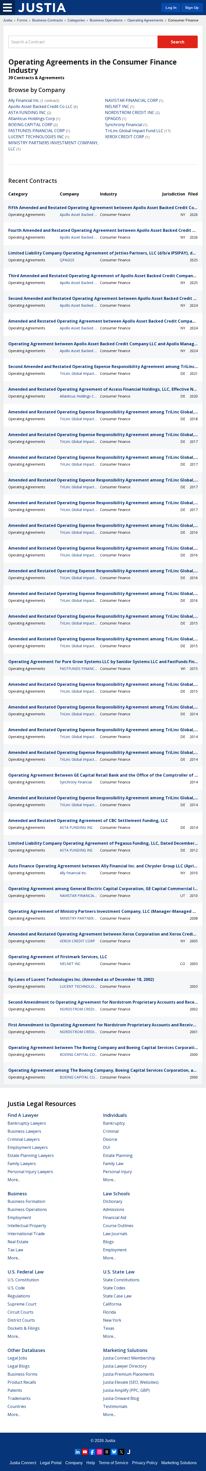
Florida (109, 1312)
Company (74, 1463)
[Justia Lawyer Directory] (129, 1452)
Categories (76, 20)
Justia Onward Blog (121, 1398)
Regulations (19, 1296)
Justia (7, 20)
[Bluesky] (114, 1452)
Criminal (111, 1131)
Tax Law (15, 1250)
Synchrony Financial (123, 124)
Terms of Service (113, 1463)
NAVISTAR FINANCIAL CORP (131, 100)
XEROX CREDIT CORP (124, 136)
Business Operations (106, 20)
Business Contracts (47, 20)
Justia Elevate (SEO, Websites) (131, 1382)
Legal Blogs (19, 1366)
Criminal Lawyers (24, 1139)
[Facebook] (92, 1452)
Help (90, 1463)
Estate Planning (118, 1155)
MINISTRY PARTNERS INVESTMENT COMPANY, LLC (78, 918)
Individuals (115, 1115)
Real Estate (18, 1241)
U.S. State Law (119, 1272)
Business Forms (22, 1374)
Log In (171, 8)
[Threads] (107, 1452)
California (112, 1304)
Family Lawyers (22, 1163)
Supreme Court (22, 1304)
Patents (15, 1390)
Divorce (110, 1139)
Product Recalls (22, 1382)
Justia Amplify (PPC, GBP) (126, 1390)
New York (112, 1320)
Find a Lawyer (23, 1115)
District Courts (21, 1320)
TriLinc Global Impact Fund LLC (134, 130)
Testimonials (115, 1406)
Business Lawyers (24, 1131)
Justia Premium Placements (128, 1374)
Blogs (108, 1241)
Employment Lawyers (28, 1147)
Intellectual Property (27, 1225)
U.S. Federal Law (26, 1272)
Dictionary (112, 1201)
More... (14, 1179)
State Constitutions (121, 1280)
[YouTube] (85, 1452)
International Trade (26, 1233)
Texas (108, 1328)
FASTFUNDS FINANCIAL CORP (36, 130)
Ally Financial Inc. (23, 100)
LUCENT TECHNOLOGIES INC (36, 136)
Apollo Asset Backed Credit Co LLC (40, 106)
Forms (22, 20)
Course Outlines (118, 1225)
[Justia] (42, 7)
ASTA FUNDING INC (27, 112)
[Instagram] (99, 1452)
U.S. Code (16, 1288)
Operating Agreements (145, 20)
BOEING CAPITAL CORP (30, 124)
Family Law (113, 1163)
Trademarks (19, 1398)
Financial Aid (114, 1217)
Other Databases (26, 1350)
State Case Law (117, 1296)
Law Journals (115, 1233)
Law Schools (116, 1194)
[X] (121, 1452)
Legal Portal (51, 1463)
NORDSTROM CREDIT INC (129, 112)
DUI (106, 1147)
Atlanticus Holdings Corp (31, 118)
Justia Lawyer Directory (125, 1366)
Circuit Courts (20, 1312)
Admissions (113, 1209)
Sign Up (192, 8)
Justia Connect (23, 1463)
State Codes (114, 1288)
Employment (19, 1217)
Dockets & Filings (24, 1328)
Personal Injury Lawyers (30, 1171)
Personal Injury (117, 1171)
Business (17, 1194)
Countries (17, 1406)
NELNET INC (117, 106)
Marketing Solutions (125, 1350)
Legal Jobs (17, 1358)
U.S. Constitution (23, 1280)
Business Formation (26, 1201)
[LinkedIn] (78, 1452)
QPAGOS (113, 118)
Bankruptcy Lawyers (27, 1123)
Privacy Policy (145, 1463)
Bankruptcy (114, 1123)
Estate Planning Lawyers (31, 1155)
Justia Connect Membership (129, 1358)
